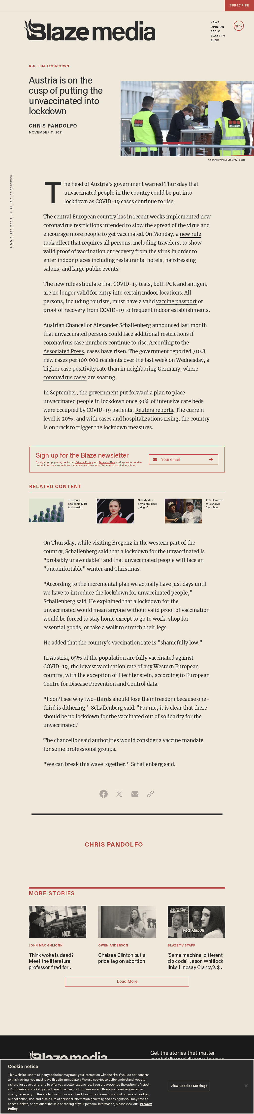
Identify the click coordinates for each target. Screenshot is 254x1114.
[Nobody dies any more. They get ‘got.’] (115, 510)
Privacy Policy (84, 462)
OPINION (217, 27)
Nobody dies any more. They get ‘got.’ (147, 504)
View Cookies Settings (189, 1086)
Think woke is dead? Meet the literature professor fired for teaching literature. (51, 962)
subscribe (239, 5)
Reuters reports (154, 410)
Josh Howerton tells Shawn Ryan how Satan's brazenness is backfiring (214, 504)
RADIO (216, 31)
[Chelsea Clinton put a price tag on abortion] (127, 921)
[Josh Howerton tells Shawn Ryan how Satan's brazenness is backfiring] (183, 510)
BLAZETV (218, 36)
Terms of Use (107, 462)
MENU (239, 26)
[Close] (246, 1085)
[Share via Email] (135, 794)
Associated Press (63, 351)
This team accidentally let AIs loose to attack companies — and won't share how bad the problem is (78, 504)
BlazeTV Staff (181, 945)
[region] (127, 1086)
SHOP (215, 40)
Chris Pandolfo (53, 126)
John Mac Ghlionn (46, 945)
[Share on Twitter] (119, 794)
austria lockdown (49, 66)
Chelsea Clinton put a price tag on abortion (122, 958)
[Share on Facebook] (103, 794)
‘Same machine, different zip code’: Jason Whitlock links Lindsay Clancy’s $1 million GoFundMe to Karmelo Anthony (195, 962)
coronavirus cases (65, 377)
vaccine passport (176, 301)
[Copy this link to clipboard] (150, 794)
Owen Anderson (113, 945)
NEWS (215, 22)
